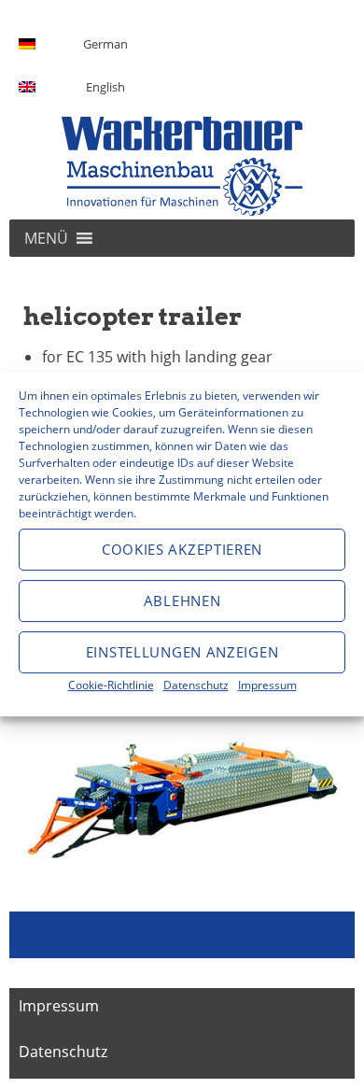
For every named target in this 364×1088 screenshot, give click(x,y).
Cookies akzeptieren (182, 549)
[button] (46, 238)
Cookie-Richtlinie (111, 685)
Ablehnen (182, 600)
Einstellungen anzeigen (182, 652)
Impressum (267, 685)
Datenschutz (196, 685)
